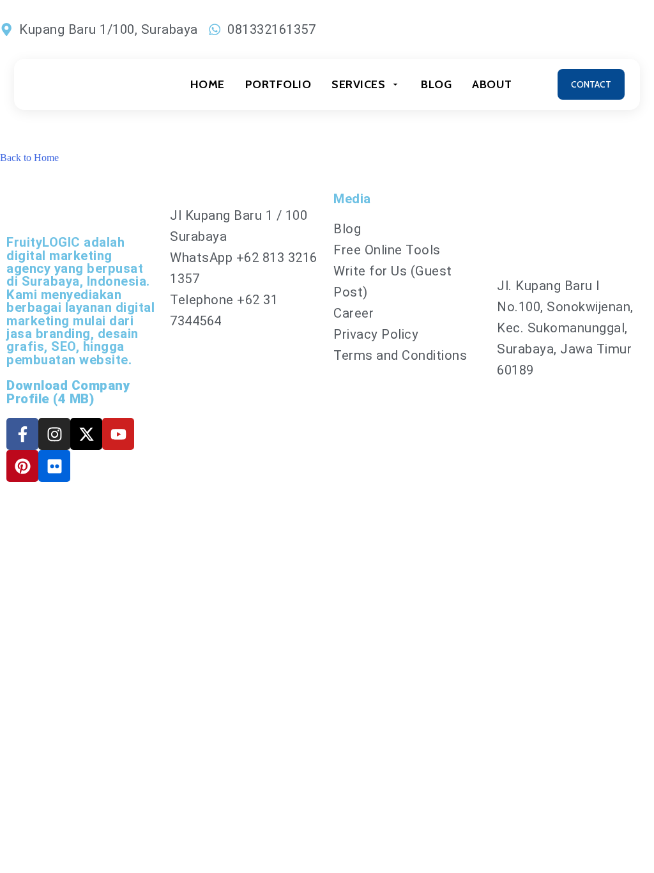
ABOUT (492, 84)
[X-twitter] (86, 434)
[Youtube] (118, 434)
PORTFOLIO (278, 84)
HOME (207, 84)
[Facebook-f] (22, 434)
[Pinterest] (22, 466)
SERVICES (358, 84)
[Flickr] (54, 466)
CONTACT (591, 84)
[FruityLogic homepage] (86, 84)
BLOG (436, 84)
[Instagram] (54, 434)
